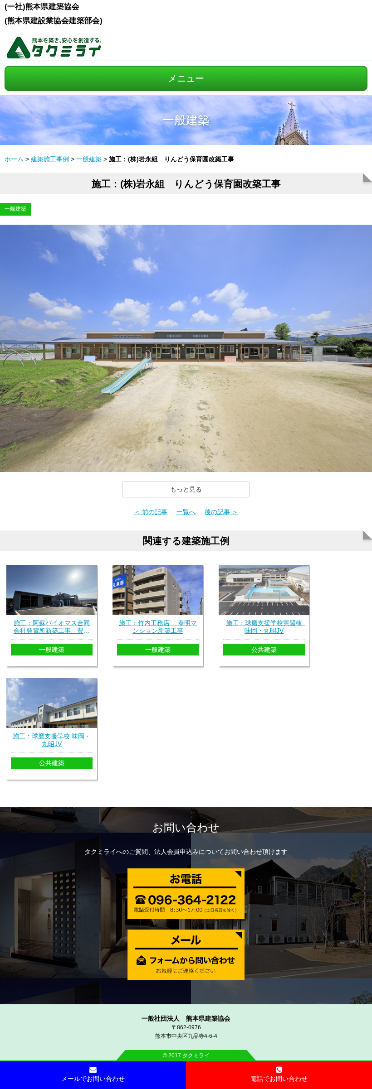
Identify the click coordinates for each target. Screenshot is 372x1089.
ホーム (14, 159)
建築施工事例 (50, 159)
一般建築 (89, 159)
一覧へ (186, 512)
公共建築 (264, 649)
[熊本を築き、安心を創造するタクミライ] (54, 55)
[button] (186, 489)
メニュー (186, 78)
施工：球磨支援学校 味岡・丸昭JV (52, 739)
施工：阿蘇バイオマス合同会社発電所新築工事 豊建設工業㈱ (52, 627)
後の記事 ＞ (221, 512)
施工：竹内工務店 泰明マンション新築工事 (158, 626)
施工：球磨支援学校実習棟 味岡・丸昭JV (265, 626)
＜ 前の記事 (150, 512)
